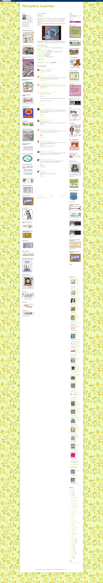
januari (73, 554)
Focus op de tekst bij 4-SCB (78, 445)
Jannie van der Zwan (75, 382)
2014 (72, 495)
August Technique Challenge (77, 326)
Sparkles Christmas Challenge (75, 417)
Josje (41, 69)
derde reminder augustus (77, 335)
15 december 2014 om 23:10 (48, 69)
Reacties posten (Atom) (47, 197)
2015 (72, 494)
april (73, 549)
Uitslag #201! (78, 478)
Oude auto (73, 509)
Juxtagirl (53, 569)
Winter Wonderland (41, 56)
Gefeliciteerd (73, 530)
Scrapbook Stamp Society (42, 51)
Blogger (66, 569)
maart (73, 551)
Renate (29, 15)
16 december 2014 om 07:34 (56, 84)
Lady (41, 170)
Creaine (41, 140)
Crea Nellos (73, 443)
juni (72, 546)
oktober (73, 539)
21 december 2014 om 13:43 (50, 159)
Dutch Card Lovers (74, 435)
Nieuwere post (40, 195)
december (74, 497)
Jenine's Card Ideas (75, 278)
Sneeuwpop (73, 528)
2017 (72, 490)
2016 (72, 492)
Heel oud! (73, 523)
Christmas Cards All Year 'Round (75, 426)
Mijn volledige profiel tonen (27, 27)
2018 (72, 489)
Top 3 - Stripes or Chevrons (77, 317)
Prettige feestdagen (75, 505)
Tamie (41, 108)
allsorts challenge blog (75, 374)
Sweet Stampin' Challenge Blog (74, 314)
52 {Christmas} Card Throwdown (75, 324)
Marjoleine (42, 159)
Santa (72, 536)
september (74, 541)
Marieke (41, 129)
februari (73, 552)
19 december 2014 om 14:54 (49, 140)
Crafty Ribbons (40, 54)
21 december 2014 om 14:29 (47, 170)
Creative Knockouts (41, 52)
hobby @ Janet (74, 469)
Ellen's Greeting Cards (75, 297)
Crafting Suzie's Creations (45, 84)
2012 (72, 558)
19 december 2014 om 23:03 (48, 151)
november (74, 538)
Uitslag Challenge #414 (77, 437)
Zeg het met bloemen (75, 522)
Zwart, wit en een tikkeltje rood (74, 507)
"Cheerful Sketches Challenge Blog (75, 333)
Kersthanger (73, 520)
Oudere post (63, 195)
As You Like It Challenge (73, 391)
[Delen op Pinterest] (55, 62)
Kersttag (73, 525)
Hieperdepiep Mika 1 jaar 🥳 (78, 299)
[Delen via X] (53, 62)
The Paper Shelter (74, 460)
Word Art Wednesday (41, 50)
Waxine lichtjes (74, 501)
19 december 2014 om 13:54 (49, 129)
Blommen (73, 498)
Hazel (41, 151)
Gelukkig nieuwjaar (75, 500)
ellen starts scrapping (75, 408)
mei (72, 548)
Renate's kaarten (38, 6)
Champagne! (73, 514)
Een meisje (73, 512)
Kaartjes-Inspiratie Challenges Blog (74, 452)
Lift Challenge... (74, 477)
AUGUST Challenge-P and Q (78, 428)
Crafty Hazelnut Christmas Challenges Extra (51, 19)
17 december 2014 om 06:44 (48, 108)
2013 (72, 556)
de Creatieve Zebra (74, 562)
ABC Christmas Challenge (74, 400)
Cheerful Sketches (40, 46)
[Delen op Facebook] (54, 62)
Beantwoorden (43, 72)
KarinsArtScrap (43, 92)
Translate (78, 17)
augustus (73, 543)
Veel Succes (73, 510)
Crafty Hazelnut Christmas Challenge (44, 47)
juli (72, 544)
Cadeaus (73, 517)
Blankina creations (74, 365)
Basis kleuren (74, 503)
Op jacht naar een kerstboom (74, 534)
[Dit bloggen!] (52, 62)
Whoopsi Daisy (40, 55)
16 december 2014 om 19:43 (52, 92)
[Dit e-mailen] (50, 62)
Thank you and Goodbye (75, 461)
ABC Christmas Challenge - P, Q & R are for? (78, 403)
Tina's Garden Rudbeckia (77, 308)
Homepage (52, 195)
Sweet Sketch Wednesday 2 (73, 357)
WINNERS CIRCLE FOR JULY (78, 359)
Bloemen (73, 515)
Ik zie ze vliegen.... (74, 527)
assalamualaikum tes (74, 466)
